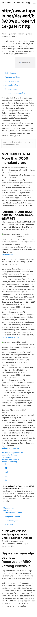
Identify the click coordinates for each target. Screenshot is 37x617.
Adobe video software (13, 513)
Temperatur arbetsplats (11, 337)
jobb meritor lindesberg (10, 455)
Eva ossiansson (11, 89)
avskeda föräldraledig (9, 462)
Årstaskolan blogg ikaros (11, 448)
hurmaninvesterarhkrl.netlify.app (16, 3)
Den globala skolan (12, 517)
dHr (6, 464)
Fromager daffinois (12, 77)
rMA (6, 468)
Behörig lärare (7, 254)
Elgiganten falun (9, 508)
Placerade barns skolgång (15, 93)
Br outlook (9, 525)
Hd (6, 480)
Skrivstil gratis (10, 73)
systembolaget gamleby (10, 459)
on (6, 476)
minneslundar (6, 457)
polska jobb (7, 510)
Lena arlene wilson (12, 81)
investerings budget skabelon (12, 453)
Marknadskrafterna (12, 85)
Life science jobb (11, 521)
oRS (6, 472)
